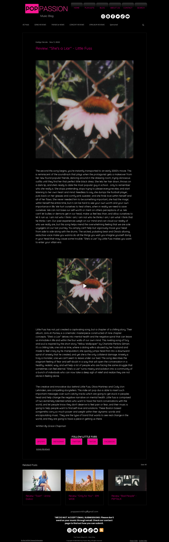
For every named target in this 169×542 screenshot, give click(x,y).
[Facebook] (113, 16)
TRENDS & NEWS (57, 25)
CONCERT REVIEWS (76, 25)
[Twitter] (118, 16)
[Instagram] (103, 16)
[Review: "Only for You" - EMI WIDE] (84, 480)
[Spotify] (108, 16)
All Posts (25, 25)
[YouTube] (127, 16)
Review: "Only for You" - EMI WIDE (84, 497)
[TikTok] (123, 16)
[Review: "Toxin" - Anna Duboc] (42, 480)
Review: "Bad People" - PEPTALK (124, 497)
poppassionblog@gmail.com (84, 511)
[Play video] (84, 285)
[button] (143, 25)
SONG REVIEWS (40, 25)
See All (144, 464)
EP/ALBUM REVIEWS (96, 25)
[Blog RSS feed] (101, 530)
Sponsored (114, 25)
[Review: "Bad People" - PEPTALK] (127, 480)
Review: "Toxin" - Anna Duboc (38, 497)
